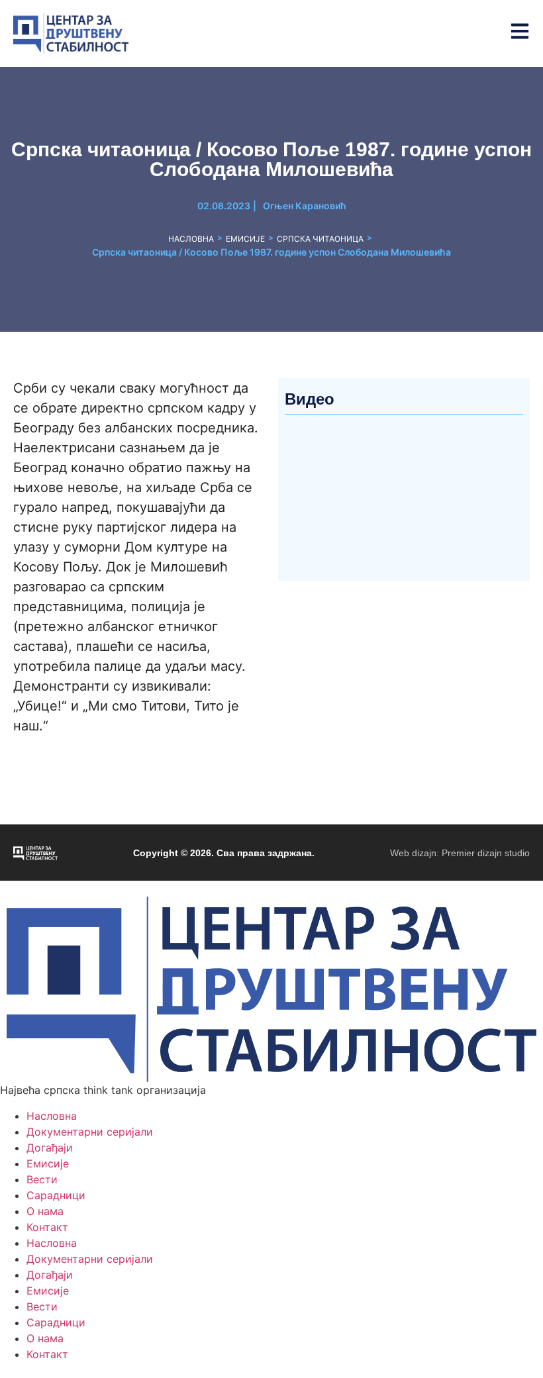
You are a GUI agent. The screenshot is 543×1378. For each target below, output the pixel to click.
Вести (42, 1179)
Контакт (47, 1227)
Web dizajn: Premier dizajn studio (460, 853)
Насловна (191, 239)
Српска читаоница (320, 239)
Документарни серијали (89, 1131)
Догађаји (49, 1147)
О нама (45, 1211)
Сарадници (55, 1195)
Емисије (245, 239)
